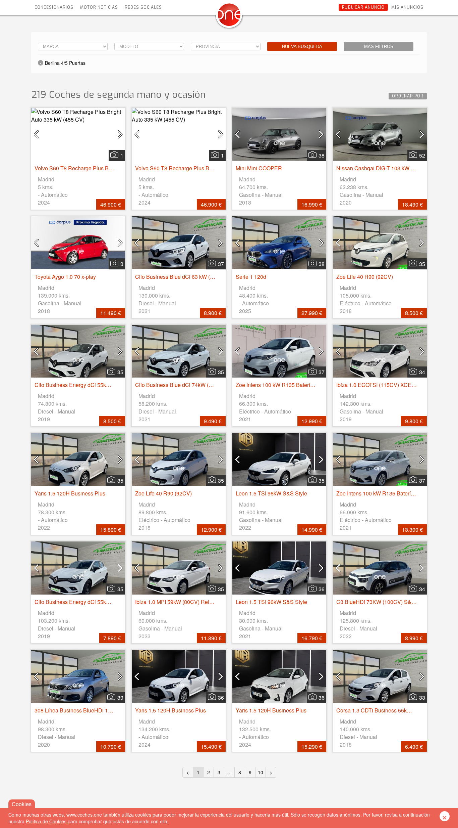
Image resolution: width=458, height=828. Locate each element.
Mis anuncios (407, 7)
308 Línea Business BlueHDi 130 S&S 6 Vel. (88, 710)
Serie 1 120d (251, 276)
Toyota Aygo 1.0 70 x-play (65, 276)
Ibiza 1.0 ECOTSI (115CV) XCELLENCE (384, 385)
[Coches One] (229, 17)
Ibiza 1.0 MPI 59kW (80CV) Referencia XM (185, 602)
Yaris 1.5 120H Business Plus (70, 493)
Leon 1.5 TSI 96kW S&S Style (271, 493)
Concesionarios (54, 7)
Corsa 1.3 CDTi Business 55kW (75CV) (383, 710)
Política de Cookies (46, 821)
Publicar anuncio (363, 7)
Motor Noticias (99, 7)
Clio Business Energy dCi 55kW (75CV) (82, 385)
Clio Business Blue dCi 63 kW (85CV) (180, 276)
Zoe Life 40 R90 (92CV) (364, 276)
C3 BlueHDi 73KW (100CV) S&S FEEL (383, 602)
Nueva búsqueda (302, 46)
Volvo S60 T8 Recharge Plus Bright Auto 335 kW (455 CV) (104, 168)
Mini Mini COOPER (259, 168)
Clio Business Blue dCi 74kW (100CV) (181, 385)
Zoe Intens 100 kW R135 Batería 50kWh (283, 385)
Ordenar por (407, 96)
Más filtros (378, 46)
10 (260, 772)
